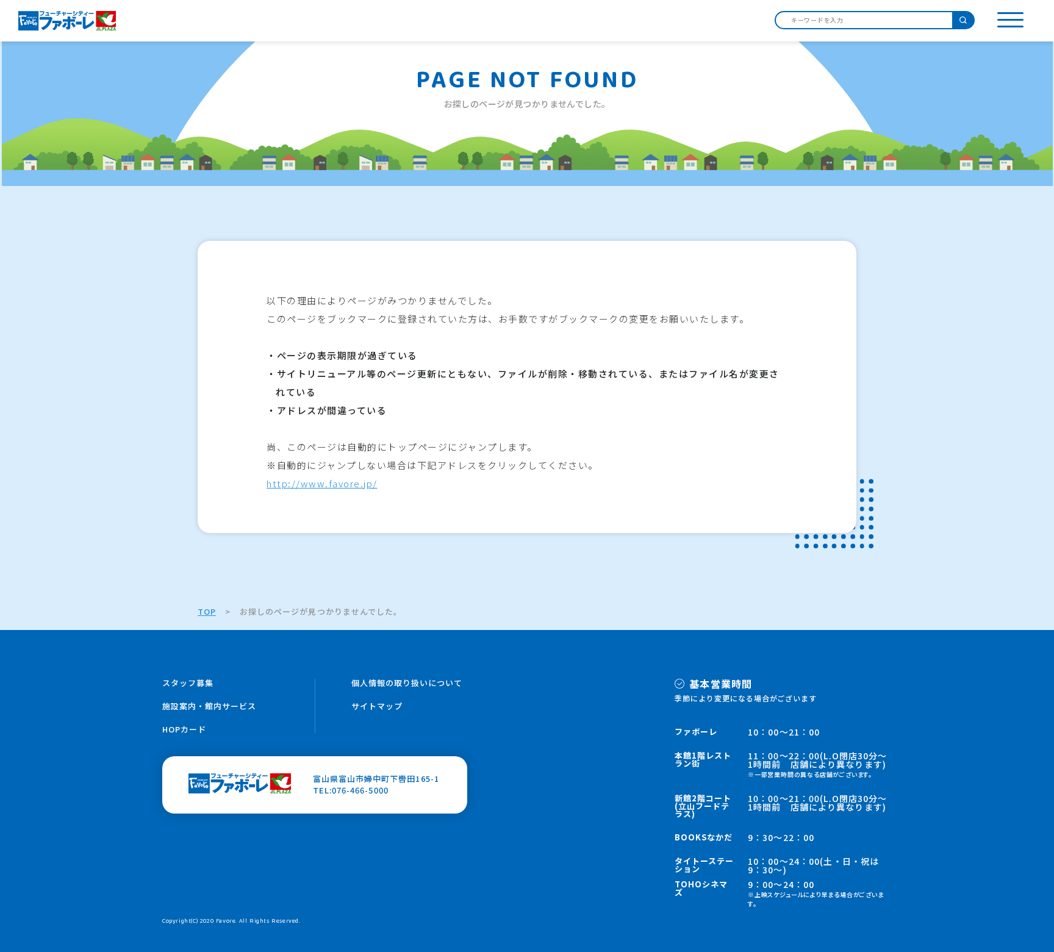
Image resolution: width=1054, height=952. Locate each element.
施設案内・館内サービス (209, 706)
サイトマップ (377, 706)
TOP (207, 611)
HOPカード (184, 729)
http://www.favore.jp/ (322, 483)
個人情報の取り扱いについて (407, 683)
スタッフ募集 (187, 683)
